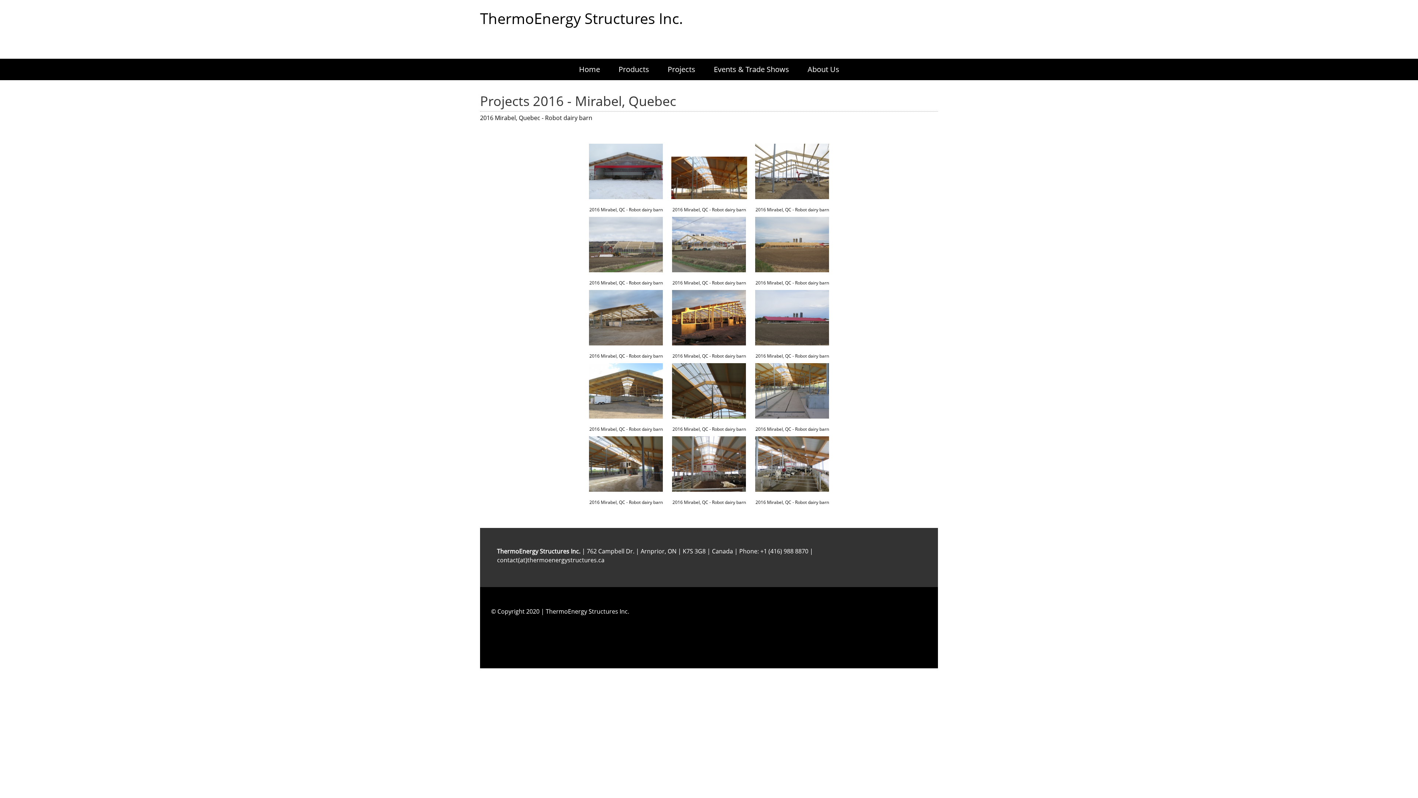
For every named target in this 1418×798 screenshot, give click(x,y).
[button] (626, 176)
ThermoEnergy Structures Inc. (581, 18)
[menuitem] (589, 69)
